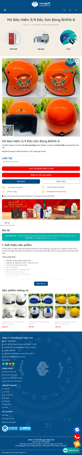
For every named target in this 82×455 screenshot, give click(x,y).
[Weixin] (13, 363)
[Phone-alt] (77, 437)
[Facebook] (3, 363)
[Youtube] (10, 363)
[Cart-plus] (77, 444)
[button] (5, 10)
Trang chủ (26, 25)
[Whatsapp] (6, 363)
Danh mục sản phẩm (9, 422)
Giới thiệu (5, 415)
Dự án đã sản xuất (8, 419)
